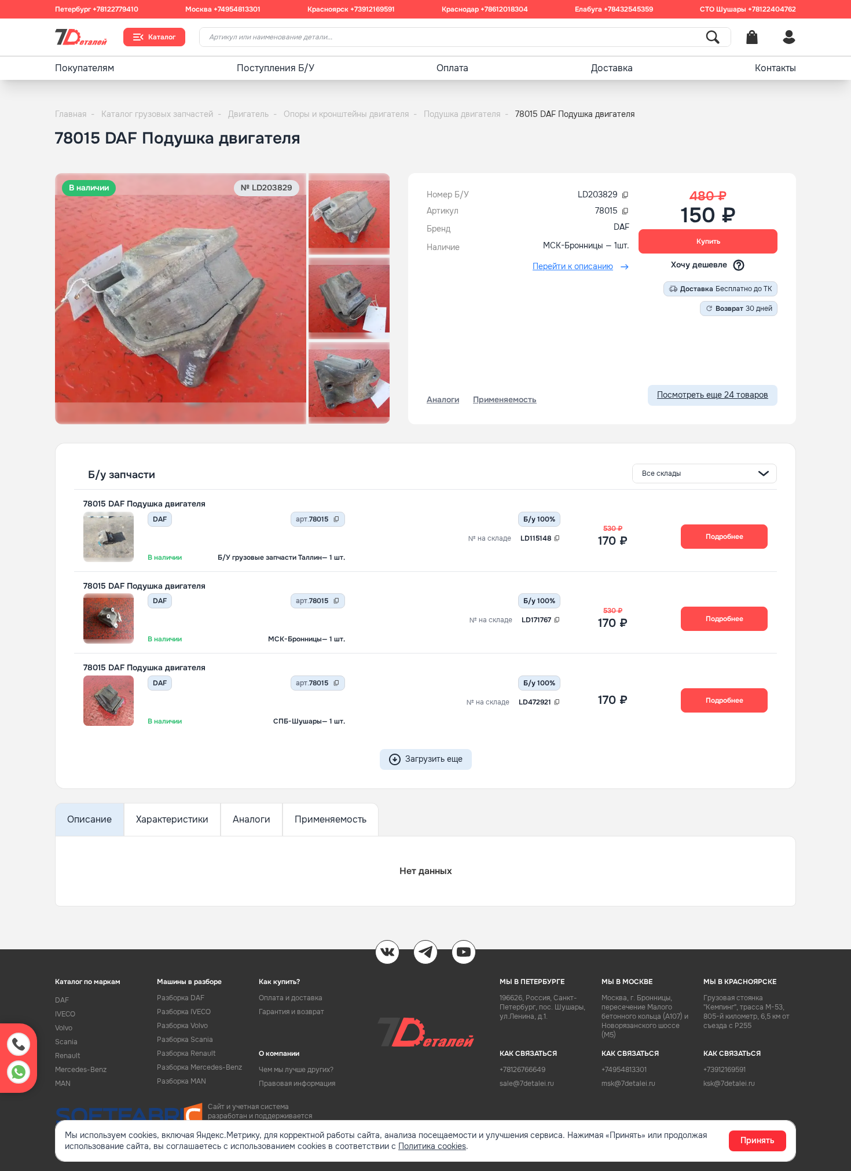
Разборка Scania (185, 1039)
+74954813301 (237, 9)
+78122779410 (115, 9)
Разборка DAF (180, 998)
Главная (74, 114)
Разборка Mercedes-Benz (199, 1067)
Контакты (775, 68)
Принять (757, 1140)
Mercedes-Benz (81, 1069)
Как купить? (279, 981)
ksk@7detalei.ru (729, 1083)
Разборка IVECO (184, 1011)
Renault (67, 1055)
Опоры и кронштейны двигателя (350, 114)
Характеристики (172, 819)
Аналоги (251, 819)
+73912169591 (372, 9)
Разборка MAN (181, 1081)
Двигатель (252, 114)
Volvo (63, 1028)
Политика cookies (432, 1146)
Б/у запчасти (121, 474)
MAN (63, 1083)
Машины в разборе (189, 981)
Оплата (452, 68)
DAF (62, 1000)
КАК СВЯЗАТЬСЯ (528, 1053)
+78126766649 (522, 1069)
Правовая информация (297, 1083)
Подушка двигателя (466, 114)
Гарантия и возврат (291, 1011)
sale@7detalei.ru (527, 1083)
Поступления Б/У (275, 68)
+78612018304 (504, 9)
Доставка (612, 68)
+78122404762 (772, 9)
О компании (279, 1053)
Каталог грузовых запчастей (161, 114)
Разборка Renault (186, 1053)
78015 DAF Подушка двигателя (144, 504)
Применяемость (330, 819)
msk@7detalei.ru (628, 1083)
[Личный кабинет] (789, 37)
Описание (89, 819)
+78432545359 (628, 9)
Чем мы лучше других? (296, 1069)
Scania (66, 1042)
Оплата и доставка (290, 998)
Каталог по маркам (87, 981)
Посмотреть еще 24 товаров (712, 395)
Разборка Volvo (182, 1025)
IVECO (65, 1014)
